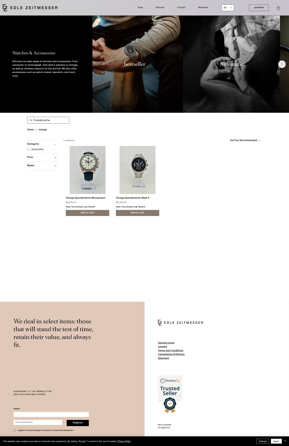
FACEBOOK (164, 428)
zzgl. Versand (89, 207)
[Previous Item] (99, 64)
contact (162, 347)
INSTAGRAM (164, 425)
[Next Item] (282, 64)
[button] (278, 8)
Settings (263, 441)
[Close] (285, 441)
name (17, 409)
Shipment (163, 358)
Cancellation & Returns (171, 354)
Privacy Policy (124, 441)
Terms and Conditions (170, 351)
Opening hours (166, 343)
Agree (276, 441)
